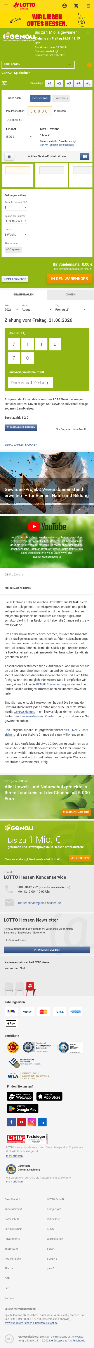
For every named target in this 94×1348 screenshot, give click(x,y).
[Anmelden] (64, 5)
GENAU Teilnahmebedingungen (57, 144)
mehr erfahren (14, 1155)
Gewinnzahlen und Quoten (37, 716)
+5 (88, 83)
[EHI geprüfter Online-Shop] (13, 1047)
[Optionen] (4, 83)
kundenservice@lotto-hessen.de (39, 903)
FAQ (7, 1288)
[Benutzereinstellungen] (89, 6)
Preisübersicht (13, 1199)
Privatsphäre (12, 1238)
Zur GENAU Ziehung (18, 588)
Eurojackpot (54, 1209)
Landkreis (61, 98)
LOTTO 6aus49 (55, 1199)
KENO (50, 1228)
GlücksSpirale (55, 1238)
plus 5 (50, 1268)
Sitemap (9, 1268)
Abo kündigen (13, 1258)
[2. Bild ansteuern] (28, 504)
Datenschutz (12, 1219)
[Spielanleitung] (89, 65)
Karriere (9, 1298)
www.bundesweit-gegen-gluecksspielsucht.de (31, 1323)
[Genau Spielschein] (19, 36)
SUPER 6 (52, 1258)
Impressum (11, 1248)
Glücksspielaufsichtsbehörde (68, 1340)
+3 (69, 83)
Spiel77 (51, 1248)
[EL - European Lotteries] (24, 1062)
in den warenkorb (69, 279)
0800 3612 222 (28, 887)
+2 (59, 83)
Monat (25, 305)
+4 (78, 83)
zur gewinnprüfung (21, 427)
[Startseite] (23, 5)
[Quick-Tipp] (84, 156)
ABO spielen (13, 249)
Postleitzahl (40, 98)
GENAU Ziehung (24, 711)
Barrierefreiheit (13, 1228)
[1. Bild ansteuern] (9, 504)
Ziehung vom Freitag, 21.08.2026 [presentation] (38, 320)
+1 (50, 83)
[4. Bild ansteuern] (66, 504)
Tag (57, 305)
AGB (7, 1278)
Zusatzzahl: (17, 417)
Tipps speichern (15, 278)
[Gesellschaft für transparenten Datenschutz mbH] (38, 1047)
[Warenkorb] (76, 5)
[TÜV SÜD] (70, 1047)
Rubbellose (53, 1219)
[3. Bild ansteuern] (47, 504)
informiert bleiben (47, 949)
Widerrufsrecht (13, 1209)
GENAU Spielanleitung (51, 684)
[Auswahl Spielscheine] (6, 6)
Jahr (7, 305)
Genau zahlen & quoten (21, 444)
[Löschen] (9, 156)
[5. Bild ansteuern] (85, 504)
